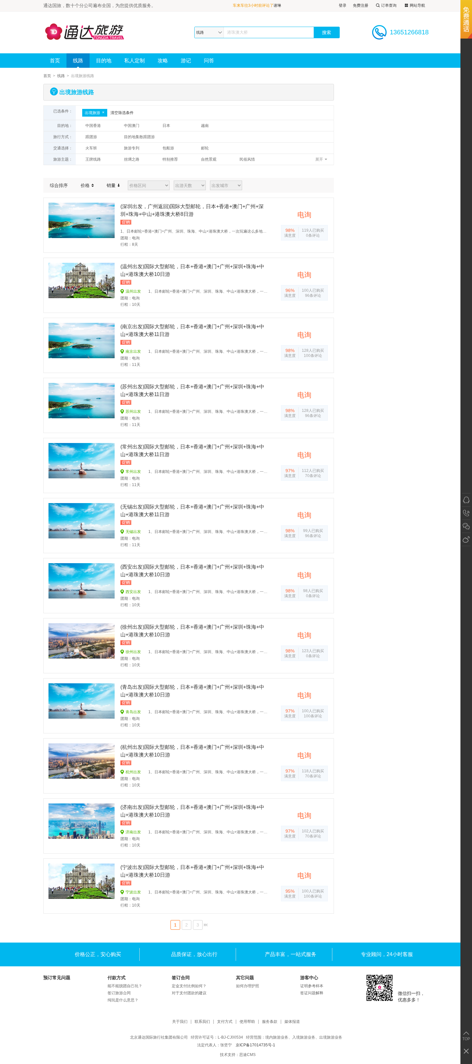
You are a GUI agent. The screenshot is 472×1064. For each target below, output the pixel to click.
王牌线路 (93, 159)
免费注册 (360, 5)
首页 (55, 60)
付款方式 (117, 977)
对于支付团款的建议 (189, 993)
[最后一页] (205, 925)
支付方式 (224, 1022)
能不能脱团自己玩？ (125, 986)
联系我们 (202, 1022)
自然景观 (208, 159)
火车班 (91, 148)
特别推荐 (170, 159)
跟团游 (91, 137)
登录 (342, 5)
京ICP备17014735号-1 (255, 1045)
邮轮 (205, 148)
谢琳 (277, 5)
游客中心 (309, 977)
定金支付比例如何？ (189, 986)
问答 (209, 60)
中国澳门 (131, 125)
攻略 (163, 60)
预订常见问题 (56, 977)
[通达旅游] (91, 32)
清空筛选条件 (122, 113)
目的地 (103, 60)
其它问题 (245, 977)
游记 (186, 60)
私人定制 (134, 60)
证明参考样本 (311, 986)
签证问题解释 (311, 993)
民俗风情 (247, 159)
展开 (319, 159)
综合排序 (59, 185)
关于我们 (180, 1022)
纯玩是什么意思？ (123, 1000)
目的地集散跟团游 (139, 137)
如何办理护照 (247, 986)
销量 (112, 185)
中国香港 (93, 125)
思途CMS (247, 1054)
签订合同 (181, 977)
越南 (205, 125)
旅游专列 (131, 148)
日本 (166, 125)
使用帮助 (247, 1022)
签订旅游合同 (119, 993)
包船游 (168, 148)
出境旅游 (92, 113)
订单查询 (389, 5)
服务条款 (269, 1022)
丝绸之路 (131, 159)
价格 (86, 185)
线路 (78, 60)
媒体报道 (292, 1022)
